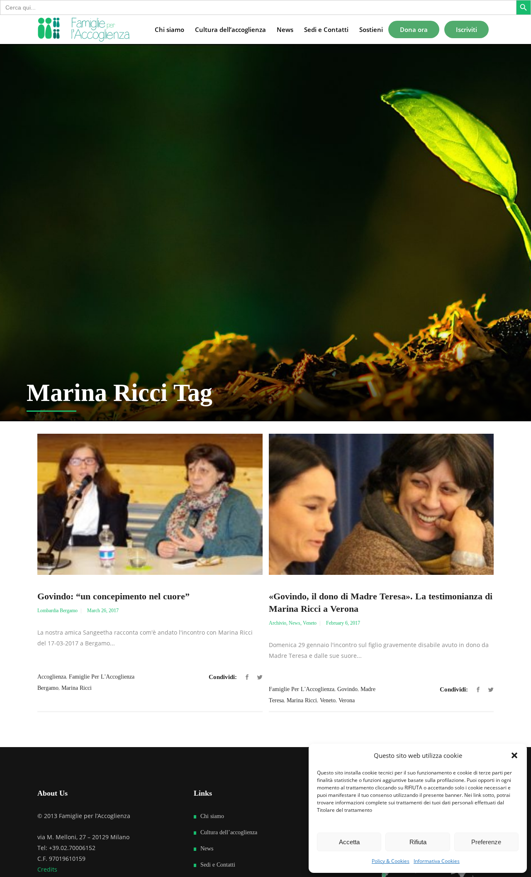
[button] (514, 755)
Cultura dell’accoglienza (228, 832)
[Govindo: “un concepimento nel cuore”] (150, 504)
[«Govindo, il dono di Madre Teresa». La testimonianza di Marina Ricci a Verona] (381, 504)
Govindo (347, 689)
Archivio (277, 623)
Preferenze (486, 841)
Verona (347, 700)
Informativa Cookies (437, 861)
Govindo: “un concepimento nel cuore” (113, 596)
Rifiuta (417, 841)
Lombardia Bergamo (57, 610)
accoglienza (51, 677)
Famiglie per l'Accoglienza (301, 689)
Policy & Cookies (390, 861)
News (294, 623)
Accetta (349, 841)
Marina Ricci (76, 688)
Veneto (310, 623)
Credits (47, 869)
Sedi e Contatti (217, 865)
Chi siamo (212, 816)
